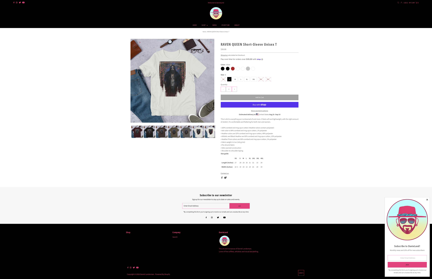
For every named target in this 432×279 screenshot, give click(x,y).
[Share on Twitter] (225, 178)
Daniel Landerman (147, 274)
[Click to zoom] (210, 42)
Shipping (224, 55)
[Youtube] (23, 2)
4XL (268, 79)
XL (247, 79)
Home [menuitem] (195, 25)
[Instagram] (16, 2)
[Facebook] (14, 2)
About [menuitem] (237, 25)
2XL (254, 79)
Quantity (224, 84)
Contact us (225, 173)
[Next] (139, 42)
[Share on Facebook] (222, 178)
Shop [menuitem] (204, 25)
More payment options (259, 111)
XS (223, 79)
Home (204, 32)
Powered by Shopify (162, 274)
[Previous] (134, 42)
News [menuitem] (215, 25)
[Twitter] (19, 2)
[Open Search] (398, 3)
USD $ (406, 3)
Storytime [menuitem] (226, 25)
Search (175, 237)
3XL (261, 79)
